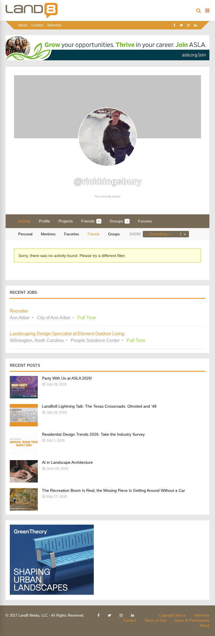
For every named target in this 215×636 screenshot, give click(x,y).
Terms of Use (155, 620)
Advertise (54, 25)
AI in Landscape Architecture (67, 462)
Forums (145, 221)
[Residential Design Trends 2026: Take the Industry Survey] (24, 453)
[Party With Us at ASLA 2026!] (24, 396)
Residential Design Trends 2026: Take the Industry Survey (93, 434)
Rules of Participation (192, 620)
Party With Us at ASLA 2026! (67, 378)
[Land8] (32, 17)
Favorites (71, 234)
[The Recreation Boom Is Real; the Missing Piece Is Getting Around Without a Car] (24, 509)
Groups (119, 221)
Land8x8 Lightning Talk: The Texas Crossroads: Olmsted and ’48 (99, 406)
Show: (135, 234)
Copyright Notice (172, 615)
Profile (44, 221)
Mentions (48, 234)
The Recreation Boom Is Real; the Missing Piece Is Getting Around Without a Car (113, 490)
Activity (24, 221)
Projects (66, 221)
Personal (25, 234)
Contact (37, 25)
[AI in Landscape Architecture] (24, 481)
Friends (90, 221)
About (22, 25)
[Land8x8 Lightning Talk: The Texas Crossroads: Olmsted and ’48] (24, 425)
